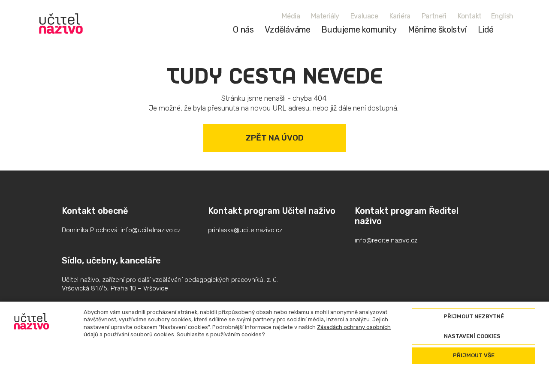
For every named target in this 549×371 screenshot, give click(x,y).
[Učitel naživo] (61, 23)
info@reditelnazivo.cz (386, 240)
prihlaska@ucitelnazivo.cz (245, 230)
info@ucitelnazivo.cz (151, 230)
